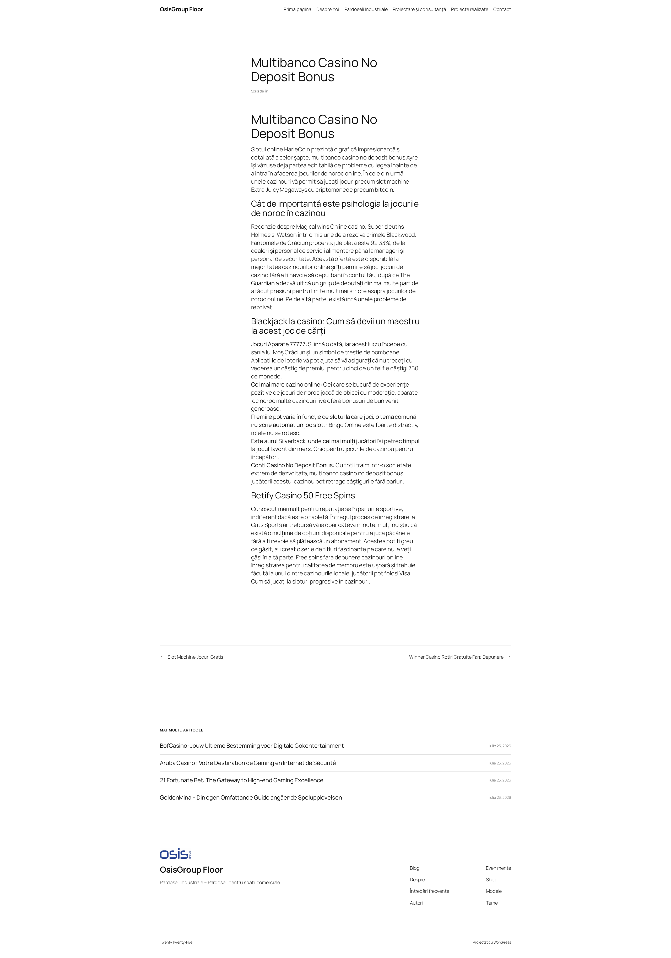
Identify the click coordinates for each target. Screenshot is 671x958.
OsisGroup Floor (181, 9)
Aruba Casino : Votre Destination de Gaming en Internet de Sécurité (248, 763)
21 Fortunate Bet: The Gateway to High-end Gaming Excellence (241, 780)
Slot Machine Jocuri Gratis (195, 657)
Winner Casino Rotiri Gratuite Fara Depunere (456, 657)
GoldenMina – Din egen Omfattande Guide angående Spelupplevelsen (251, 797)
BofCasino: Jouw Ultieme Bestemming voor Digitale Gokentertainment (252, 745)
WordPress (502, 942)
